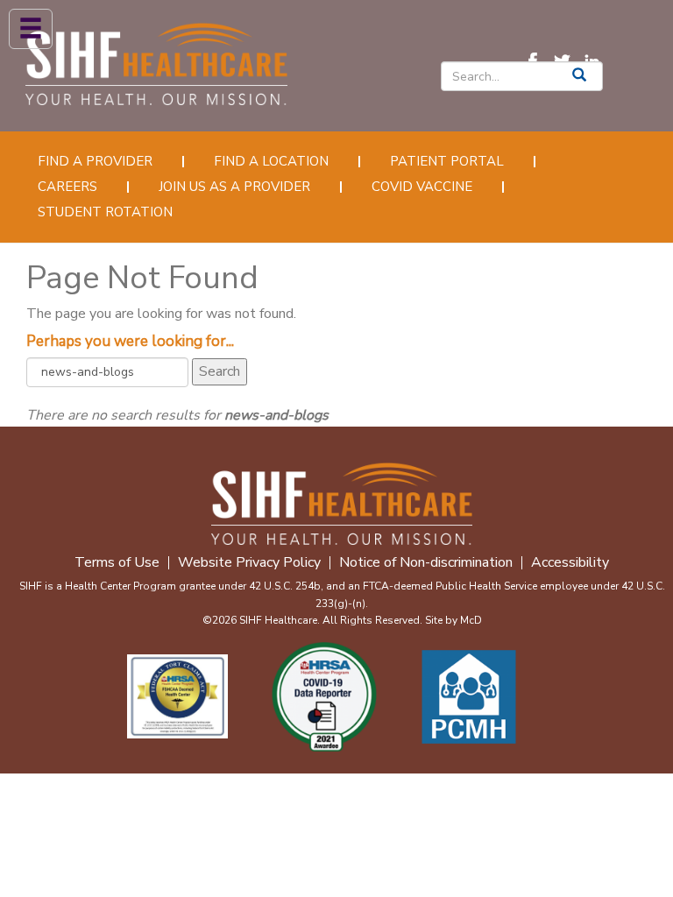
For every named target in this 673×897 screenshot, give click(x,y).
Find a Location (271, 161)
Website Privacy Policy (249, 562)
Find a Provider (95, 161)
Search (219, 371)
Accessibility (570, 562)
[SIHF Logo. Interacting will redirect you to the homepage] (156, 60)
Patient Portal (447, 161)
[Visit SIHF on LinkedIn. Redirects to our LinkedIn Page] (597, 60)
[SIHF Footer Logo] (342, 501)
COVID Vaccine (422, 187)
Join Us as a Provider (234, 187)
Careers (67, 187)
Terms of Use (116, 562)
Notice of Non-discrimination (426, 562)
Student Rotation (105, 212)
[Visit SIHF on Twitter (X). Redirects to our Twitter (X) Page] (567, 60)
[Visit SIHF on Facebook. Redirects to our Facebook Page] (537, 60)
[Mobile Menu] (31, 29)
